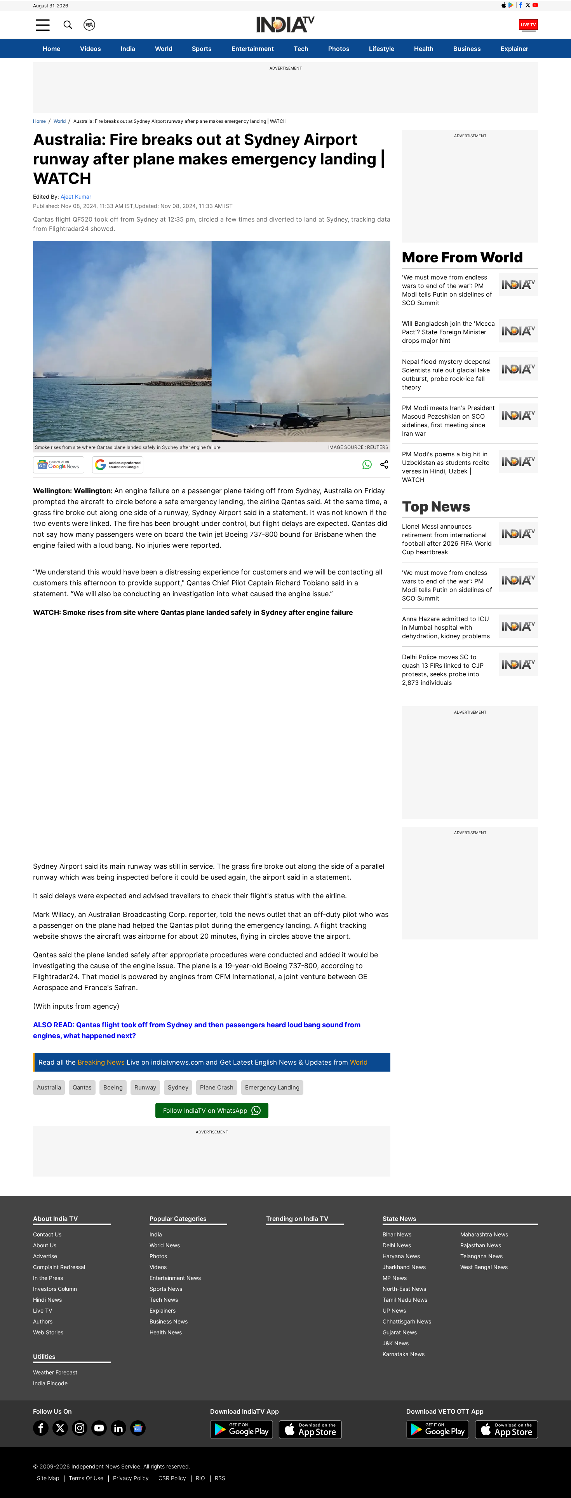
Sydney (178, 1087)
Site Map (48, 1478)
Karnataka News (404, 1354)
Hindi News (47, 1299)
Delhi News (397, 1245)
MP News (395, 1278)
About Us (44, 1245)
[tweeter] (60, 1428)
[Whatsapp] (367, 465)
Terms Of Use (86, 1478)
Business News (169, 1321)
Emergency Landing (272, 1087)
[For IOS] (506, 1429)
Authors (42, 1321)
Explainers (163, 1310)
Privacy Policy (131, 1478)
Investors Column (55, 1288)
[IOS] (504, 5)
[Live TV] (528, 25)
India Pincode (50, 1383)
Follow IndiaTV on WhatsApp (205, 1110)
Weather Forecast (55, 1372)
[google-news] (138, 1428)
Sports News (166, 1288)
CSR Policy (172, 1478)
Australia (49, 1087)
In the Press (48, 1278)
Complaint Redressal (59, 1267)
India (128, 48)
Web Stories (48, 1332)
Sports (202, 48)
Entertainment (253, 48)
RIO (200, 1478)
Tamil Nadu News (405, 1299)
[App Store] (310, 1429)
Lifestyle (381, 48)
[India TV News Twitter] (528, 5)
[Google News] (58, 464)
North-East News (404, 1288)
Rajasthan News (480, 1245)
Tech (301, 48)
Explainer (514, 48)
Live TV (42, 1310)
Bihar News (397, 1234)
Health (423, 48)
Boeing (113, 1087)
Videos (90, 48)
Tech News (164, 1299)
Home (51, 48)
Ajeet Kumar (76, 196)
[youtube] (99, 1428)
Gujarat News (400, 1332)
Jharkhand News (404, 1267)
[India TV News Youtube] (535, 5)
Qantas (82, 1087)
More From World (462, 257)
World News (165, 1245)
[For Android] (437, 1429)
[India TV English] (285, 25)
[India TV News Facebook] (520, 5)
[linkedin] (118, 1428)
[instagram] (79, 1428)
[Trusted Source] (117, 464)
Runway (145, 1087)
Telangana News (481, 1256)
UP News (394, 1310)
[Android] (511, 5)
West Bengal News (484, 1267)
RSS (220, 1478)
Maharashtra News (484, 1234)
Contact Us (47, 1234)
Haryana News (401, 1256)
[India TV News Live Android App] (241, 1429)
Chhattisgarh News (407, 1321)
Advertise (45, 1256)
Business (467, 48)
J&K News (396, 1343)
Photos (339, 48)
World (163, 48)
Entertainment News (175, 1278)
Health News (166, 1332)
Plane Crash (216, 1087)
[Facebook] (41, 1428)
